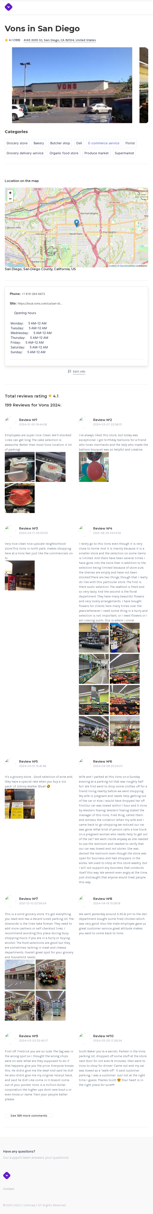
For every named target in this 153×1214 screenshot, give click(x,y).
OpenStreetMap (127, 265)
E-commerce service (103, 143)
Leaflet (112, 265)
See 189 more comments (29, 1115)
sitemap (29, 1205)
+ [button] (10, 192)
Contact (8, 1189)
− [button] (10, 198)
